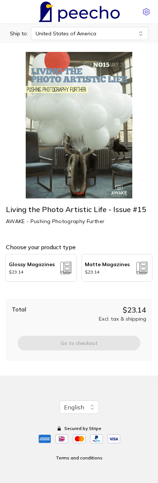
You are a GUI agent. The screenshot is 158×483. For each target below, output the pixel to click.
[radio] (41, 267)
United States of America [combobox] (66, 33)
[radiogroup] (79, 267)
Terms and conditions (79, 458)
